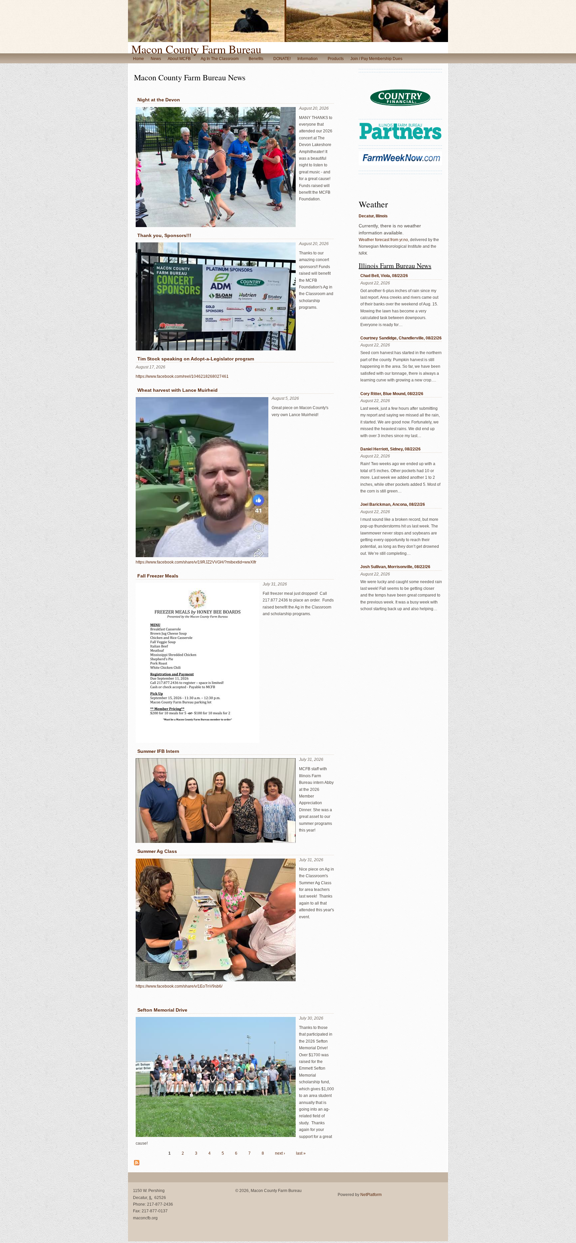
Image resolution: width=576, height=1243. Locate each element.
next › (280, 1153)
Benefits (256, 58)
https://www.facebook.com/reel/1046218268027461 (182, 376)
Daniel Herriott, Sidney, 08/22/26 (390, 449)
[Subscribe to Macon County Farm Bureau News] (136, 1163)
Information (307, 58)
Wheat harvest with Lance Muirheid (177, 390)
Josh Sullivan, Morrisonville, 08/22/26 (395, 566)
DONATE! (282, 58)
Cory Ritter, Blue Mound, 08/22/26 (391, 393)
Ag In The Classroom (220, 58)
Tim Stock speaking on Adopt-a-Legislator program (195, 358)
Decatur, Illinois (373, 216)
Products (336, 58)
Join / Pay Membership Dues (376, 58)
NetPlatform (371, 1194)
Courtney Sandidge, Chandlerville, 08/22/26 (401, 338)
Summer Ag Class (157, 851)
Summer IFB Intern (158, 751)
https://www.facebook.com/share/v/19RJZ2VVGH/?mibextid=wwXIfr (196, 562)
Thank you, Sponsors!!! (164, 235)
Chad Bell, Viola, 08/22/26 (384, 275)
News (156, 58)
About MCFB (179, 58)
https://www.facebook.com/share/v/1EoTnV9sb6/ (179, 986)
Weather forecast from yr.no (383, 239)
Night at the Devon (158, 99)
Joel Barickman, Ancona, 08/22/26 (392, 504)
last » (301, 1153)
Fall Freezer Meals (157, 575)
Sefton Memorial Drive (162, 1010)
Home (138, 58)
